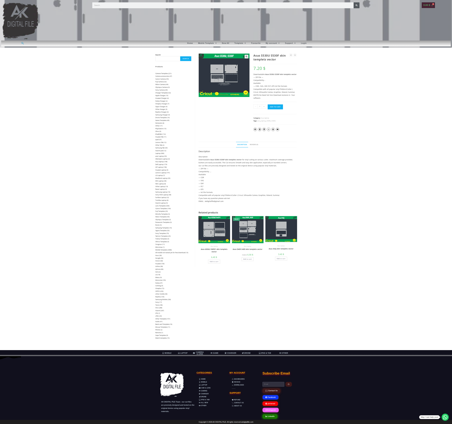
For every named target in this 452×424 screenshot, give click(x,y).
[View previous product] (291, 55)
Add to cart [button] (214, 262)
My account (271, 43)
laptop (263, 121)
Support (289, 43)
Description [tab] (242, 145)
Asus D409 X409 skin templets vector (247, 249)
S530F (268, 121)
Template (238, 43)
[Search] (356, 5)
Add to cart (275, 107)
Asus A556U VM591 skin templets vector (214, 250)
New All (225, 43)
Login (304, 43)
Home (190, 43)
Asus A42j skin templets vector (281, 249)
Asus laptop (265, 118)
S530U (273, 121)
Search (158, 55)
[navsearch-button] (23, 43)
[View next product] (295, 55)
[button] (207, 43)
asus (258, 121)
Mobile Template (206, 43)
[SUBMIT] (288, 384)
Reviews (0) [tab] (254, 145)
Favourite (255, 43)
